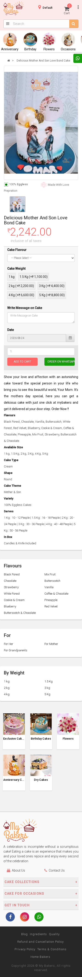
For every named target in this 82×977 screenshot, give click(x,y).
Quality (54, 934)
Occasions (68, 49)
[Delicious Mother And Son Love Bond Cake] (41, 123)
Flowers (49, 49)
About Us (18, 870)
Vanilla (49, 587)
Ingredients (38, 934)
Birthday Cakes (41, 738)
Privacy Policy (25, 949)
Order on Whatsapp (61, 361)
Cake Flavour (17, 250)
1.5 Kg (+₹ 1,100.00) (34, 277)
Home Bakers (40, 956)
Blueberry (10, 606)
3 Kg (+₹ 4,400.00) (51, 286)
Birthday (30, 49)
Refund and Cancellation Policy (40, 941)
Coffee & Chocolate (56, 593)
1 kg (12, 277)
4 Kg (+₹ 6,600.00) (21, 295)
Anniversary (9, 49)
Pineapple (50, 600)
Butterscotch (52, 580)
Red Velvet (51, 606)
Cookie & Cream (14, 600)
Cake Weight (16, 268)
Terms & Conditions (52, 949)
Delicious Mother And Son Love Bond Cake (43, 60)
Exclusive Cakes (14, 738)
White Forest (12, 593)
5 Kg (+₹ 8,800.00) (52, 295)
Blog (24, 934)
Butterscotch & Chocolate (20, 613)
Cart (67, 9)
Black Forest (12, 574)
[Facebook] (10, 917)
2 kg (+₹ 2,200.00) (21, 286)
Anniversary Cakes (14, 779)
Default (47, 7)
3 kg (47, 688)
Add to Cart (22, 361)
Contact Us (57, 870)
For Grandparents (15, 650)
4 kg (7, 694)
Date (10, 330)
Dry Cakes (41, 779)
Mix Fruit (50, 574)
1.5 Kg (48, 681)
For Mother (51, 644)
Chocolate (10, 580)
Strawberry (11, 587)
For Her (8, 644)
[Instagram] (24, 917)
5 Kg (47, 694)
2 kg (7, 688)
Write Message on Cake (24, 308)
